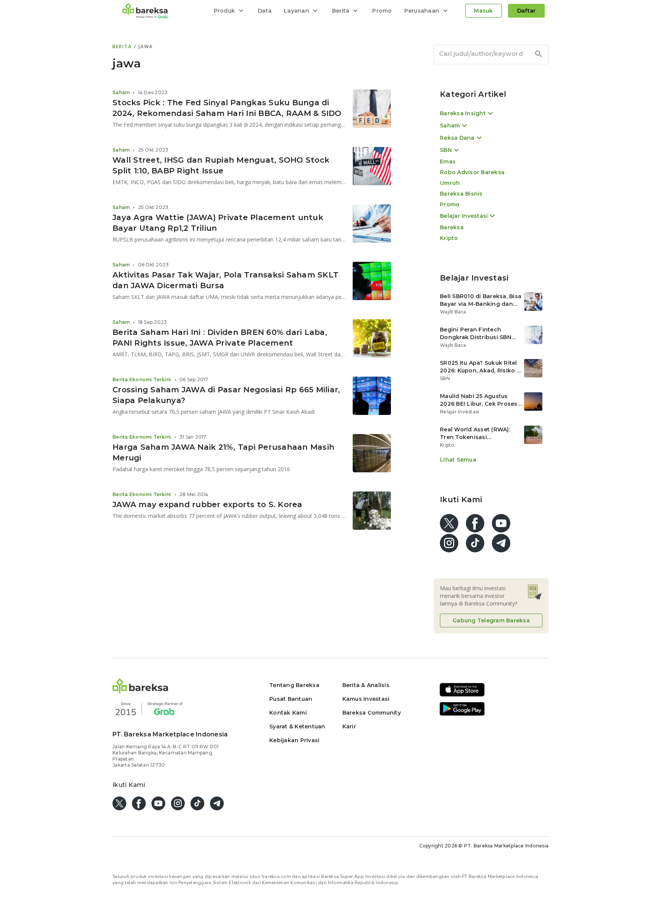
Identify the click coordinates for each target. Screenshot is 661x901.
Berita (123, 46)
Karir (349, 726)
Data (265, 10)
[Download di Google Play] (462, 714)
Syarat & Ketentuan (297, 726)
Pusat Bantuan (290, 698)
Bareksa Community (371, 712)
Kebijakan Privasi (294, 740)
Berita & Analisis (365, 685)
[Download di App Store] (462, 695)
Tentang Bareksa (294, 685)
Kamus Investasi (366, 698)
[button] (140, 691)
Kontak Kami (288, 712)
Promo (382, 10)
